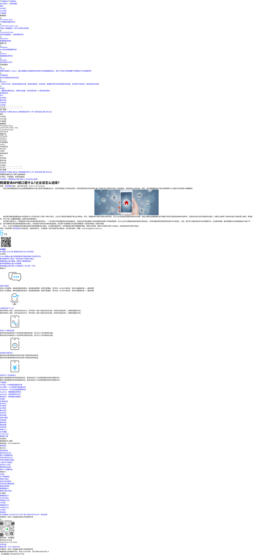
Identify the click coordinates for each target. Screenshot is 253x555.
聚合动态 (3, 100)
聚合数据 (8, 186)
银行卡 (28, 112)
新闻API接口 (4, 479)
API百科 (3, 105)
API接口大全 (4, 507)
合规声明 (3, 427)
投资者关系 (4, 93)
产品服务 (3, 382)
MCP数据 (3, 432)
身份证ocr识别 (5, 465)
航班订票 (42, 112)
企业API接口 (4, 498)
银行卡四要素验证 (6, 455)
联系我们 (3, 446)
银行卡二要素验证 (6, 469)
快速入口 (3, 429)
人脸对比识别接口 (6, 462)
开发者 (2, 399)
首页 (1, 6)
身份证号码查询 (5, 481)
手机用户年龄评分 (6, 353)
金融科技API (4, 505)
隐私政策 (3, 425)
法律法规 (3, 420)
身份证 (15, 112)
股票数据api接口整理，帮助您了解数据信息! (15, 261)
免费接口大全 (4, 500)
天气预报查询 (4, 477)
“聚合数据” (16, 228)
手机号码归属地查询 (7, 484)
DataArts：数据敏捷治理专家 (10, 392)
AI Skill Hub (4, 434)
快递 (36, 112)
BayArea (3, 403)
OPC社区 (3, 11)
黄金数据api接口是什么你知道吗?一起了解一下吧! (17, 266)
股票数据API (4, 488)
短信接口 (3, 512)
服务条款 (3, 422)
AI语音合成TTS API (7, 308)
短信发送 (3, 112)
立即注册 (3, 544)
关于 (1, 95)
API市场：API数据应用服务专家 (11, 385)
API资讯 (3, 510)
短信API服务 (4, 286)
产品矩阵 (3, 13)
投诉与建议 (4, 418)
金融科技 (17, 252)
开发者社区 (4, 401)
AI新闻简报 (22, 112)
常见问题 (3, 415)
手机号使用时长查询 (7, 460)
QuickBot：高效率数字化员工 (10, 394)
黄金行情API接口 (6, 491)
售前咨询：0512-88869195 (10, 547)
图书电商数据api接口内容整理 (10, 263)
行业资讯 (3, 179)
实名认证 (49, 112)
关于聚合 (3, 98)
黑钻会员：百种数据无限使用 (10, 397)
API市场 (3, 8)
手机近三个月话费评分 (8, 375)
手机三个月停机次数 (7, 331)
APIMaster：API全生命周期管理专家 (13, 390)
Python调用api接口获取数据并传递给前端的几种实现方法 (20, 256)
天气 (33, 112)
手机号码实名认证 (6, 458)
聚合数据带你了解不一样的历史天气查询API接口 (17, 259)
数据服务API (4, 496)
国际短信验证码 (5, 467)
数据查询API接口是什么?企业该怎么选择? (23, 179)
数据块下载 (4, 436)
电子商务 (30, 252)
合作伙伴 (3, 103)
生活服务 (3, 252)
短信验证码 (4, 450)
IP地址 (2, 474)
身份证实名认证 (5, 453)
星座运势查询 (4, 486)
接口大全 (23, 252)
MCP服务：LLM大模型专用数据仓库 (13, 387)
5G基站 (9, 112)
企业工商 (10, 252)
